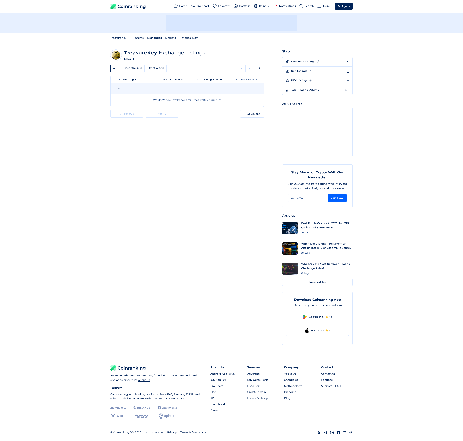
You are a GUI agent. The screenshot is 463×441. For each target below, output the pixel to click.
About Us (144, 380)
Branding (290, 392)
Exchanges (154, 37)
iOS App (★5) (218, 379)
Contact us (328, 373)
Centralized (156, 68)
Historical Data (188, 37)
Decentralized (133, 68)
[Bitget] (167, 407)
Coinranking (132, 6)
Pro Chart (216, 386)
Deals (214, 410)
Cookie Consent (154, 432)
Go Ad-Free (294, 103)
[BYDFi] (118, 416)
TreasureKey (118, 37)
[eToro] (141, 416)
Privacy (172, 432)
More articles (317, 282)
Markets (170, 37)
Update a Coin (256, 392)
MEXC (168, 394)
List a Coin (254, 386)
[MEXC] (118, 408)
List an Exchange (258, 398)
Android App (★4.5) (223, 373)
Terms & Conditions (193, 432)
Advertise (253, 373)
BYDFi (190, 394)
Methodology (293, 386)
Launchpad (217, 404)
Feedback (327, 379)
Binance (178, 394)
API (212, 398)
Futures (139, 37)
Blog (287, 398)
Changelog (291, 379)
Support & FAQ (331, 386)
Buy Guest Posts (257, 379)
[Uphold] (167, 416)
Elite (213, 392)
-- (348, 71)
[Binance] (141, 408)
